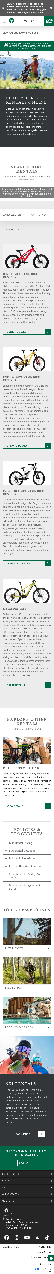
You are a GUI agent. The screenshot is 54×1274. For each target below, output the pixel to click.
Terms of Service (43, 1252)
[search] (32, 21)
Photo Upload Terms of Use (40, 1258)
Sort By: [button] (43, 215)
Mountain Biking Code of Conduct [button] (24, 887)
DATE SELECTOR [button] (12, 215)
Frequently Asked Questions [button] (26, 866)
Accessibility (45, 1264)
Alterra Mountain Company (11, 1246)
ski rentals (33, 4)
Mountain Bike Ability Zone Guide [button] (26, 876)
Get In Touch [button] (9, 1180)
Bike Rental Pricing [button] (20, 843)
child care (25, 6)
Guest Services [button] (10, 1194)
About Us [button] (7, 1187)
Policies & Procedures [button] (22, 858)
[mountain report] (25, 21)
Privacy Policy (45, 1246)
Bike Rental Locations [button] (22, 851)
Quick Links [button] (8, 1201)
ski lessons (20, 4)
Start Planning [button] (10, 1174)
